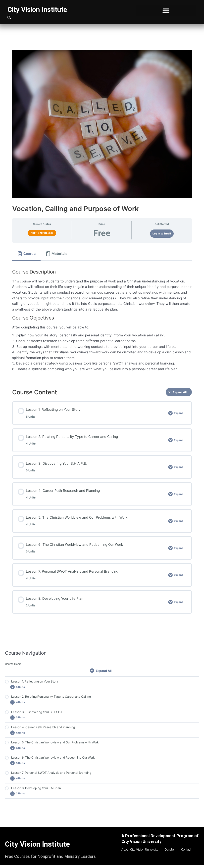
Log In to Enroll (162, 233)
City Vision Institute (37, 10)
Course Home (13, 663)
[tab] (26, 253)
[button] (166, 10)
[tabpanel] (102, 321)
